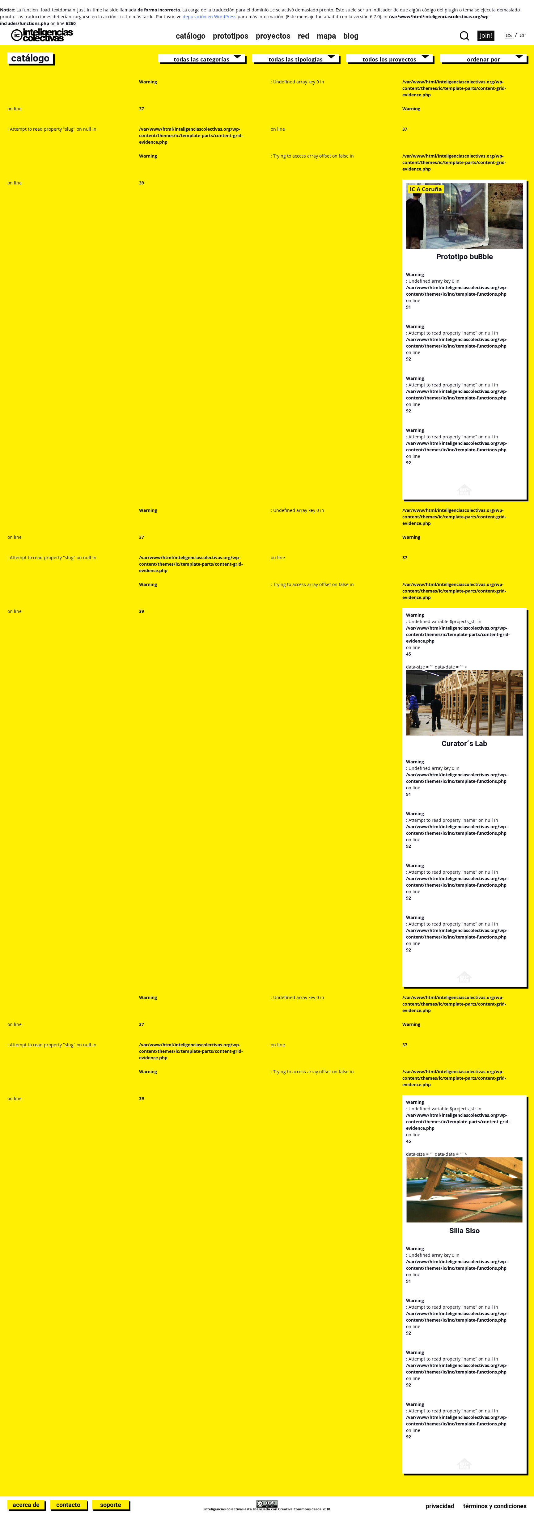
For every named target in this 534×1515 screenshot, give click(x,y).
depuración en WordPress (209, 16)
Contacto (68, 1505)
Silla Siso (464, 1230)
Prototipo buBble (464, 256)
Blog (350, 35)
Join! (486, 35)
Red (303, 35)
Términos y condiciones (495, 1506)
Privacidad (440, 1506)
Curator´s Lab (464, 743)
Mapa (326, 35)
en (523, 35)
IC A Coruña (426, 189)
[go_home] (42, 40)
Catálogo (191, 35)
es (509, 35)
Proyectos (273, 35)
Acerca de (26, 1505)
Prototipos (230, 35)
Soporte (110, 1505)
